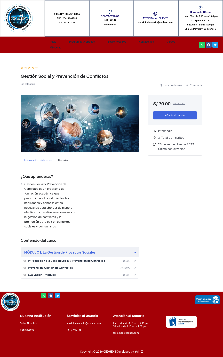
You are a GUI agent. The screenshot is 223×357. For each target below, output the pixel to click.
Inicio (53, 41)
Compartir (196, 85)
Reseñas (63, 160)
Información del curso (38, 160)
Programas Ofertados (82, 41)
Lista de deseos (172, 85)
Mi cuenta (55, 47)
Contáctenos (146, 41)
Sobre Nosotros (117, 41)
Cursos (171, 41)
